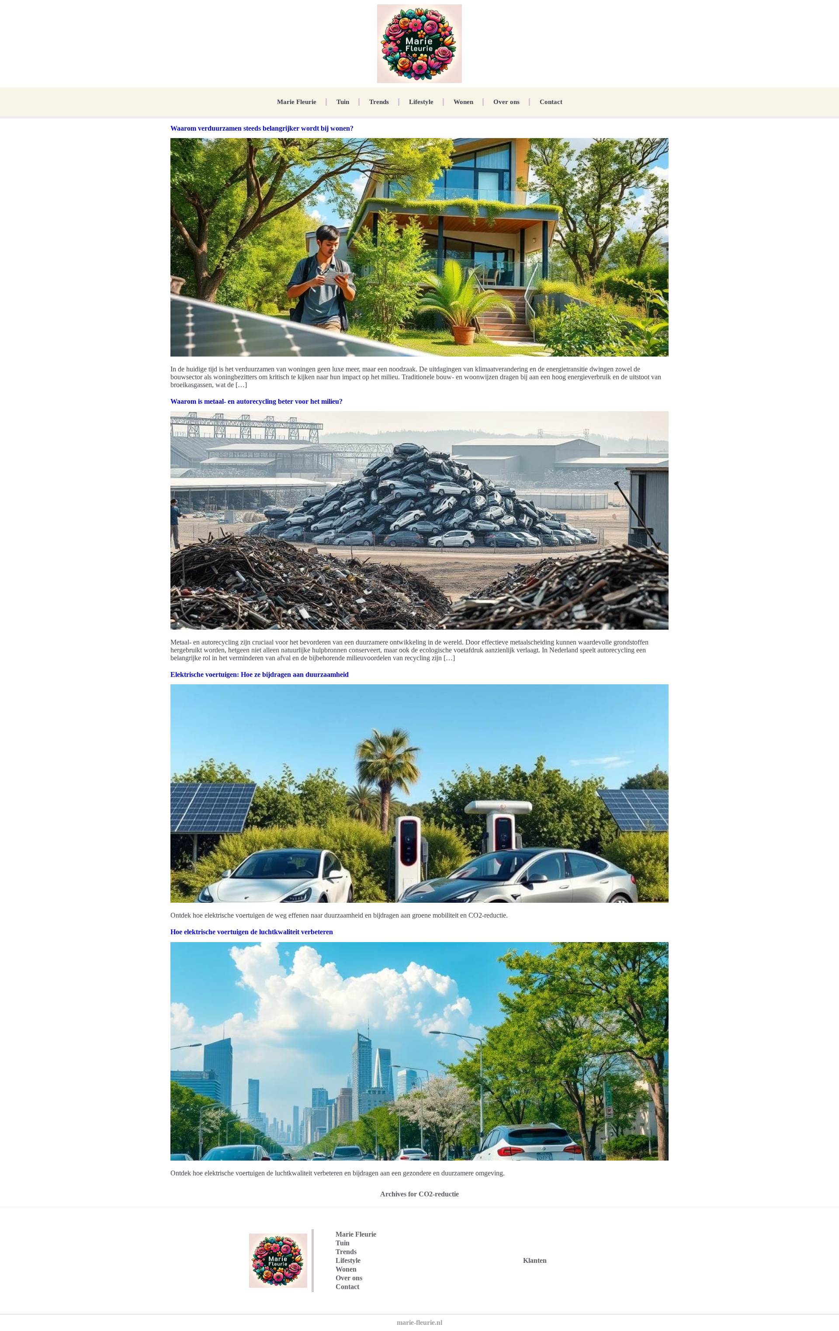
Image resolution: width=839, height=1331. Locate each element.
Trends (379, 101)
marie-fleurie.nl (419, 1322)
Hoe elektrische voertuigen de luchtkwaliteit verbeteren (251, 932)
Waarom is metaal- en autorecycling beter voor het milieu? (256, 401)
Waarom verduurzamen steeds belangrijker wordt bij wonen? (262, 128)
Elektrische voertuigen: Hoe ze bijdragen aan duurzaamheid (259, 674)
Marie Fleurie (296, 101)
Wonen (463, 101)
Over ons (506, 101)
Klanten (535, 1260)
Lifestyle (421, 101)
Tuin (342, 101)
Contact (551, 101)
